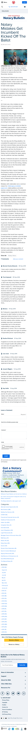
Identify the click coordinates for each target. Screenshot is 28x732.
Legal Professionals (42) (6, 532)
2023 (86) (4, 595)
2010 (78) (4, 629)
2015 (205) (4, 616)
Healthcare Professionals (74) (8, 520)
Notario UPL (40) (5, 540)
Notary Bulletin (5, 11)
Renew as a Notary (14, 644)
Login (24, 2)
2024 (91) (4, 593)
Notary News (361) (5, 543)
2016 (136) (4, 614)
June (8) (4, 575)
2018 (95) (4, 608)
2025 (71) (4, 590)
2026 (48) (4, 567)
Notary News (12, 255)
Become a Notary (14, 640)
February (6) (5, 585)
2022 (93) (4, 598)
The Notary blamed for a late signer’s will (11, 501)
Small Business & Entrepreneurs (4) (9, 556)
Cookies (4, 705)
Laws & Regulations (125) (7, 530)
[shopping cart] (23, 7)
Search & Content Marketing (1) (8, 551)
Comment (3, 430)
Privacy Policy (5, 700)
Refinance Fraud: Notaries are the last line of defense (14, 494)
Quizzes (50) (4, 545)
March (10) (4, 583)
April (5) (3, 580)
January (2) (4, 588)
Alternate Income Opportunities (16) (9, 507)
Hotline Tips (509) (5, 522)
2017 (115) (4, 611)
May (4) (3, 577)
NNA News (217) (5, 538)
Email (9, 422)
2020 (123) (4, 603)
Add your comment (18, 259)
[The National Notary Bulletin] (14, 17)
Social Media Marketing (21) (7, 558)
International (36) (5, 527)
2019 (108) (4, 606)
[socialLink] (2, 694)
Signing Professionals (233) (7, 553)
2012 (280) (4, 624)
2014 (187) (4, 619)
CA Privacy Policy (6, 714)
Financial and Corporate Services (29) (10, 517)
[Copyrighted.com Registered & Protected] (4, 728)
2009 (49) (4, 632)
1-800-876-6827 (14, 6)
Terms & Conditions (7, 709)
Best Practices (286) (5, 509)
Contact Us (5, 707)
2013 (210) (4, 621)
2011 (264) (4, 627)
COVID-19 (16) (4, 514)
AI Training (5, 712)
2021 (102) (4, 601)
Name (2, 414)
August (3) (4, 570)
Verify (2, 442)
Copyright (4, 702)
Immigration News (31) (6, 525)
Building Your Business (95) (7, 512)
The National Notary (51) (6, 561)
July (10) (4, 572)
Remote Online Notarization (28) (8, 548)
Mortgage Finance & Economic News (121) (11, 535)
